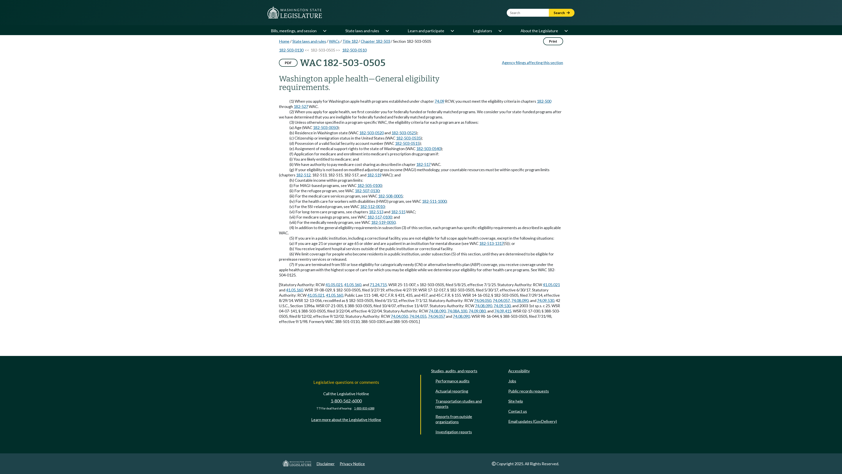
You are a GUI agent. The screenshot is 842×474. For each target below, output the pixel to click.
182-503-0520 (371, 132)
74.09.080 (477, 311)
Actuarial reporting (451, 391)
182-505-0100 (369, 185)
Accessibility (519, 370)
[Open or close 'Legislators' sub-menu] (500, 30)
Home (284, 41)
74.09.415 (502, 311)
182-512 (303, 174)
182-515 (398, 211)
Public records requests (528, 391)
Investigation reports (453, 431)
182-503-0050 (325, 127)
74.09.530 (545, 300)
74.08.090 (519, 300)
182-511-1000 (434, 201)
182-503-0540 (428, 148)
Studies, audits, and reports (454, 370)
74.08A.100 (457, 311)
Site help (515, 401)
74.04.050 (482, 300)
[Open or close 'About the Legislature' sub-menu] (566, 30)
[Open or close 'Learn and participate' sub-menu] (452, 30)
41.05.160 (352, 284)
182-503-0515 (407, 143)
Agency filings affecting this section (532, 62)
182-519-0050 (383, 222)
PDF (288, 63)
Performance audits (452, 381)
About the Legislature (539, 30)
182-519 (374, 174)
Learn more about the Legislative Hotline (346, 419)
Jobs (512, 381)
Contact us (517, 411)
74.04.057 (501, 300)
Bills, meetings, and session (294, 30)
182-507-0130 (367, 190)
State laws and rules (362, 30)
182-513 (376, 211)
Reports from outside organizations (453, 419)
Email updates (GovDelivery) (532, 421)
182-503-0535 (408, 138)
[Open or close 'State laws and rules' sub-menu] (387, 30)
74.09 (439, 101)
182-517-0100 (379, 217)
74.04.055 (417, 316)
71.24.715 (378, 284)
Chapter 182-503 (375, 41)
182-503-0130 (291, 50)
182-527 (301, 106)
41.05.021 (334, 284)
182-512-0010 (372, 206)
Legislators (482, 30)
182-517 (423, 164)
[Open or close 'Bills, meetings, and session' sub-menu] (324, 30)
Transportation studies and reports (458, 404)
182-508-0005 (390, 196)
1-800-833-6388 (364, 408)
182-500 (544, 101)
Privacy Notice (352, 463)
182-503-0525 (403, 132)
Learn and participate (426, 30)
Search (559, 13)
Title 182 (350, 41)
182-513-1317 (491, 243)
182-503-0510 (354, 50)
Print (553, 41)
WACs (334, 41)
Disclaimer (325, 463)
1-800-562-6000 (346, 400)
